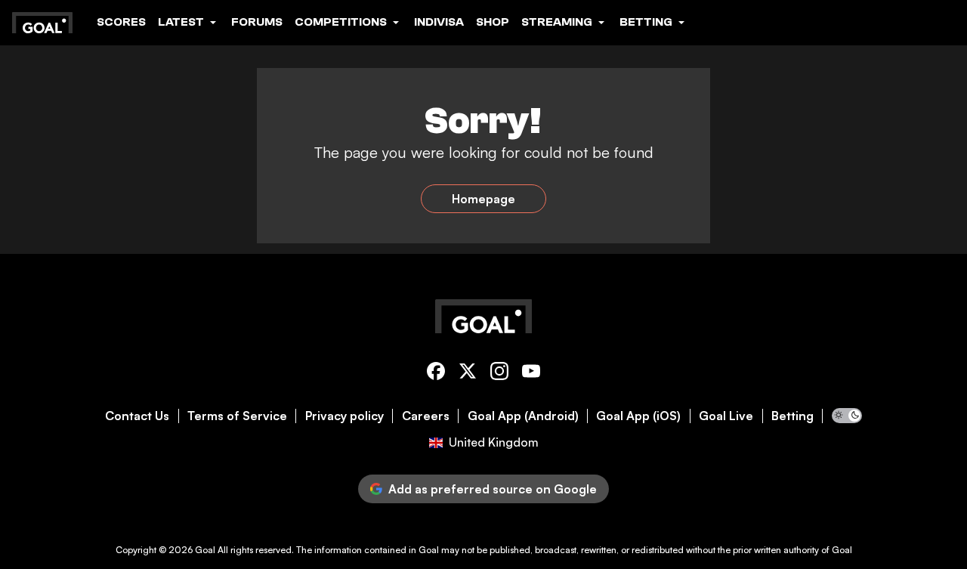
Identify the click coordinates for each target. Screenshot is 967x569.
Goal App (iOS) (638, 416)
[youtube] (531, 373)
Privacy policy (344, 416)
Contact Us (137, 416)
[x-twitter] (468, 373)
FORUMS (257, 22)
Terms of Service (237, 416)
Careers (426, 416)
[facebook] (436, 373)
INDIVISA (439, 22)
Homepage (483, 198)
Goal (205, 549)
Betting (792, 416)
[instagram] (499, 373)
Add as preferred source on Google (492, 488)
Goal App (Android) (523, 416)
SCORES (121, 22)
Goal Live (726, 416)
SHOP (492, 22)
